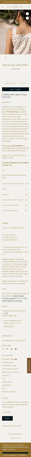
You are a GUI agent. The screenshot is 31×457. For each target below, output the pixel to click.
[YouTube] (15, 349)
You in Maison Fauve (9, 366)
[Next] (28, 58)
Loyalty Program (8, 362)
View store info (9, 326)
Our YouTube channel (10, 369)
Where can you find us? (10, 372)
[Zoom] (27, 13)
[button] (15, 455)
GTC (3, 388)
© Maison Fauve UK (15, 438)
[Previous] (2, 58)
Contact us (6, 375)
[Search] (25, 7)
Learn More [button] (11, 449)
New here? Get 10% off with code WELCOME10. (15, 2)
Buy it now (15, 90)
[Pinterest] (11, 349)
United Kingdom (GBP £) (14, 434)
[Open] (2, 7)
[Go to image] (5, 57)
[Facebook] (3, 349)
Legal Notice (6, 385)
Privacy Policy (7, 382)
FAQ (6, 313)
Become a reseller (9, 392)
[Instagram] (7, 349)
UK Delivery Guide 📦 (9, 359)
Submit (7, 418)
